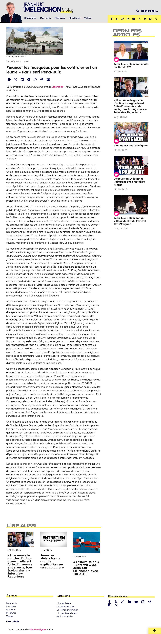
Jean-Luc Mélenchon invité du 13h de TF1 (131, 65)
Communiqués (12, 621)
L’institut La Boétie (65, 606)
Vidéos (87, 18)
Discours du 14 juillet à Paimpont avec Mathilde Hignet (129, 181)
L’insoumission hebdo (67, 613)
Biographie (30, 18)
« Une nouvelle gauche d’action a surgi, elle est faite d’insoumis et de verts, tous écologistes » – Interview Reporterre (20, 565)
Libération (58, 86)
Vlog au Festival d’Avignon (131, 145)
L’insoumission (64, 603)
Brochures (74, 18)
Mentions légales (38, 629)
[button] (9, 79)
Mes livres (60, 18)
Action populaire (65, 616)
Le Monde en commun (67, 610)
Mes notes (45, 18)
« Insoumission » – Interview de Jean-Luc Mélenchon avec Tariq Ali (86, 568)
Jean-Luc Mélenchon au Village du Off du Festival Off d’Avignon (130, 221)
